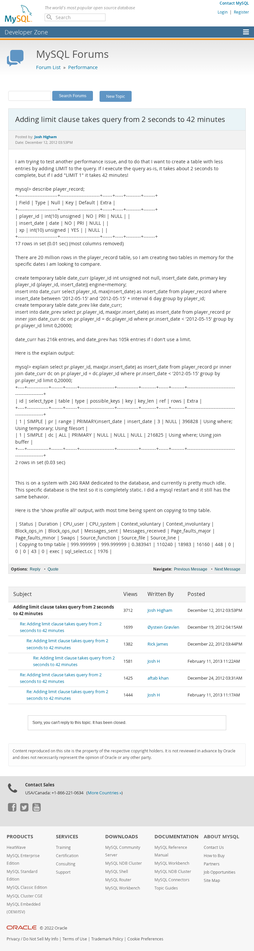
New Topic (115, 96)
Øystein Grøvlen (163, 627)
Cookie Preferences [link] (145, 938)
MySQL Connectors (172, 879)
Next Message (227, 569)
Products (20, 836)
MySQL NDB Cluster (123, 863)
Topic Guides (166, 888)
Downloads (121, 836)
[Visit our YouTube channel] (36, 810)
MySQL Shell (116, 871)
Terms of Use (75, 938)
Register (241, 12)
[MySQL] (19, 14)
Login (223, 12)
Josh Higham (160, 610)
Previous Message (190, 569)
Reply (35, 569)
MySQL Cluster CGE (25, 895)
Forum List (48, 67)
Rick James (158, 644)
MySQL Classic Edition (27, 887)
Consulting (65, 863)
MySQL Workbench (122, 888)
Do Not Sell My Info (40, 938)
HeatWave (16, 847)
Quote (53, 569)
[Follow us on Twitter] (24, 810)
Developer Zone (26, 32)
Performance (83, 67)
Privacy (13, 938)
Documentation (176, 836)
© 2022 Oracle (53, 928)
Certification (67, 855)
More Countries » (104, 793)
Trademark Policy (107, 938)
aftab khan (158, 678)
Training (63, 847)
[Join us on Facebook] (12, 810)
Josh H (154, 661)
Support (63, 872)
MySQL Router (118, 879)
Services (67, 836)
